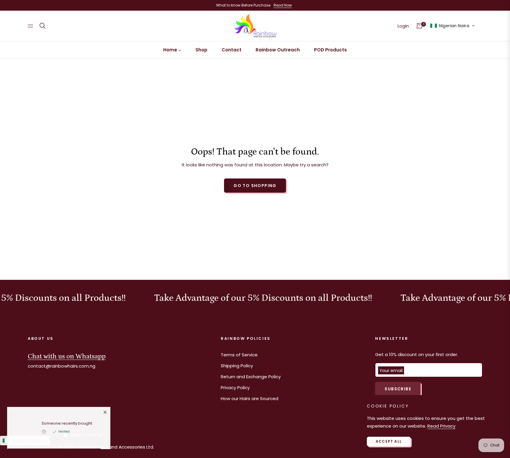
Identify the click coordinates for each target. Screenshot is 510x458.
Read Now (283, 5)
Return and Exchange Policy (251, 376)
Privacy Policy (235, 387)
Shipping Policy (237, 366)
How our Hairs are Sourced (249, 398)
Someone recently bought (67, 425)
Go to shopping (255, 186)
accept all (389, 441)
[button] (42, 26)
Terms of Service (239, 355)
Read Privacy (441, 426)
